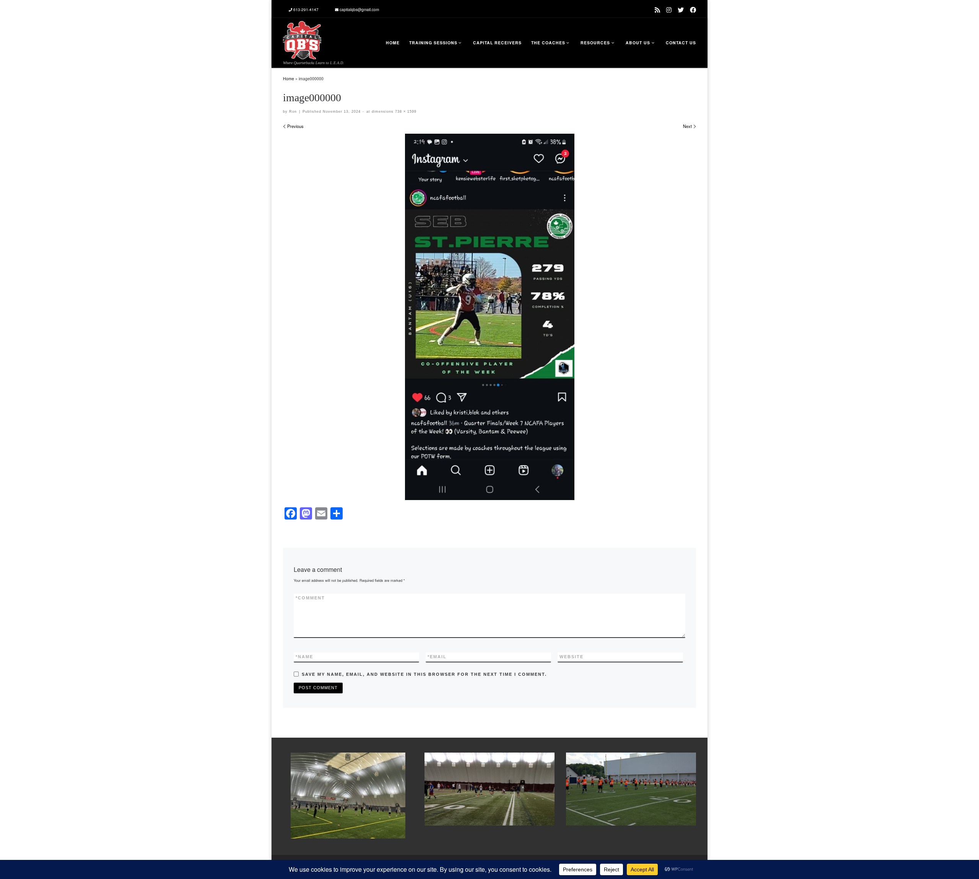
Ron (293, 111)
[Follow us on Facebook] (693, 9)
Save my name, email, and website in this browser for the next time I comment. (424, 674)
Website (571, 656)
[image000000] (489, 317)
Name (304, 656)
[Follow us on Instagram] (669, 9)
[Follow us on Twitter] (681, 9)
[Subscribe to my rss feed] (657, 9)
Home (288, 78)
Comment (310, 598)
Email (437, 656)
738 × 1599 (405, 111)
